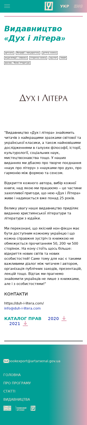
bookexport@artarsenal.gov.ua (34, 361)
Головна (12, 375)
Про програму (17, 383)
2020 (53, 318)
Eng (78, 6)
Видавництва (16, 399)
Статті (9, 391)
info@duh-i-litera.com (22, 308)
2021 (14, 323)
